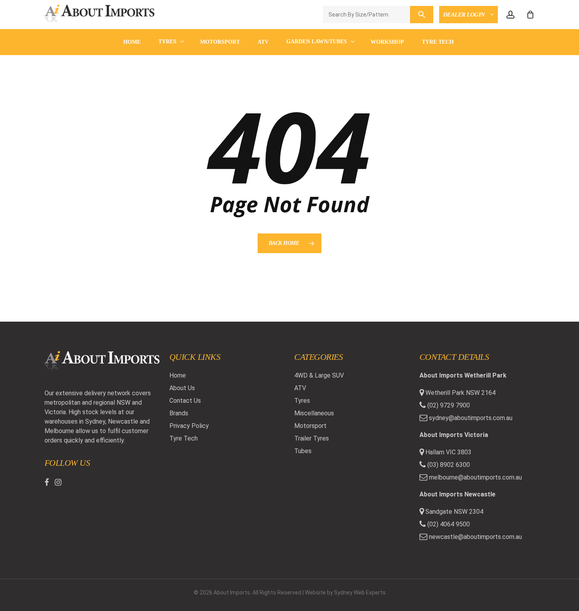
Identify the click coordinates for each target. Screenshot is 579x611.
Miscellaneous (314, 413)
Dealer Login (464, 14)
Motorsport (310, 426)
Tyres (302, 400)
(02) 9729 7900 (448, 405)
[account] (510, 15)
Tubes (303, 451)
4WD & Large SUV (319, 375)
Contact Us (185, 400)
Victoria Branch (471, 49)
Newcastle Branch (475, 65)
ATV (300, 388)
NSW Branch (464, 34)
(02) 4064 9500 (448, 524)
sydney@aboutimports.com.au (470, 418)
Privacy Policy (189, 426)
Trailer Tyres (311, 438)
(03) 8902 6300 (448, 464)
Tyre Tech (183, 438)
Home (177, 375)
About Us (182, 388)
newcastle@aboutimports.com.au (475, 537)
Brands (178, 413)
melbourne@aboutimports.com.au (475, 477)
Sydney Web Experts (360, 592)
